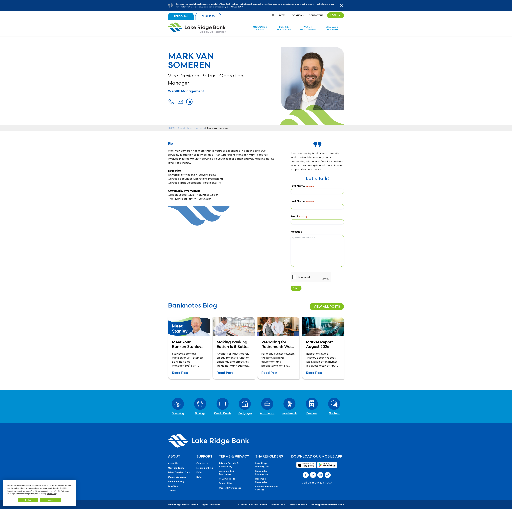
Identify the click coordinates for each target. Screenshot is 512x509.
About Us (173, 463)
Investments (289, 413)
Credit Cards (222, 413)
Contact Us (316, 15)
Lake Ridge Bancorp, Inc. (262, 465)
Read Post (180, 373)
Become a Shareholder (261, 480)
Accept (50, 500)
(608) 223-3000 (322, 482)
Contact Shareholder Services (266, 488)
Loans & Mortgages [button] (284, 28)
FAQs (199, 472)
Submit (296, 288)
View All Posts (327, 306)
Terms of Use (225, 483)
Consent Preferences (230, 487)
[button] (335, 15)
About (181, 127)
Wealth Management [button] (308, 28)
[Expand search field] (273, 15)
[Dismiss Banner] (342, 5)
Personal (181, 16)
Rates (282, 15)
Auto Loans (267, 413)
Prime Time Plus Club (179, 472)
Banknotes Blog (176, 481)
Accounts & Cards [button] (260, 28)
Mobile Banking (204, 467)
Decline (28, 500)
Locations (297, 15)
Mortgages (245, 413)
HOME (171, 127)
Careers (172, 490)
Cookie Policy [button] (60, 491)
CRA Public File (227, 478)
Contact (334, 413)
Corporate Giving (177, 477)
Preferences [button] (51, 494)
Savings (200, 413)
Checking (178, 413)
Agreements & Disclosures (226, 473)
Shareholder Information (261, 473)
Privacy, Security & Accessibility (229, 465)
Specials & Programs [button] (332, 28)
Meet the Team (196, 127)
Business (208, 16)
